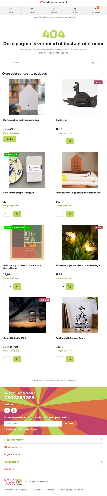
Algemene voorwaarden (16, 490)
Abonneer (69, 424)
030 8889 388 (19, 397)
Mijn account (12, 454)
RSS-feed (37, 490)
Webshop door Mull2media (71, 490)
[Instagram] (14, 410)
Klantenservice (13, 447)
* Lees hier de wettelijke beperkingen (20, 429)
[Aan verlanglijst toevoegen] (47, 110)
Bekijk (10, 139)
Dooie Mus (61, 120)
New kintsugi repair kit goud (18, 192)
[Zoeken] (93, 62)
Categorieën (11, 461)
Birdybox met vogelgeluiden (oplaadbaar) (78, 192)
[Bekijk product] (8, 83)
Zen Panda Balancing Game (70, 338)
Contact (9, 469)
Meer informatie (14, 439)
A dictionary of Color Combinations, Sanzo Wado (22, 266)
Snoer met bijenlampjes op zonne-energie (78, 265)
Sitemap (50, 490)
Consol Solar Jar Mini (14, 338)
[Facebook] (7, 410)
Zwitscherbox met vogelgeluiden (21, 120)
